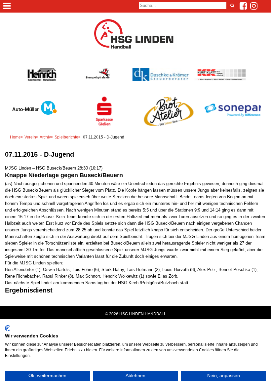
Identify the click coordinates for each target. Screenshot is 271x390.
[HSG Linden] (135, 47)
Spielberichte (66, 137)
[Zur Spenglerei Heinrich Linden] (42, 79)
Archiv (45, 137)
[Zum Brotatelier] (168, 125)
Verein (30, 137)
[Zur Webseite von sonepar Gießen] (232, 125)
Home (15, 137)
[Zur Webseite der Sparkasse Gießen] (103, 125)
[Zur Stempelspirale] (97, 77)
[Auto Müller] (33, 118)
